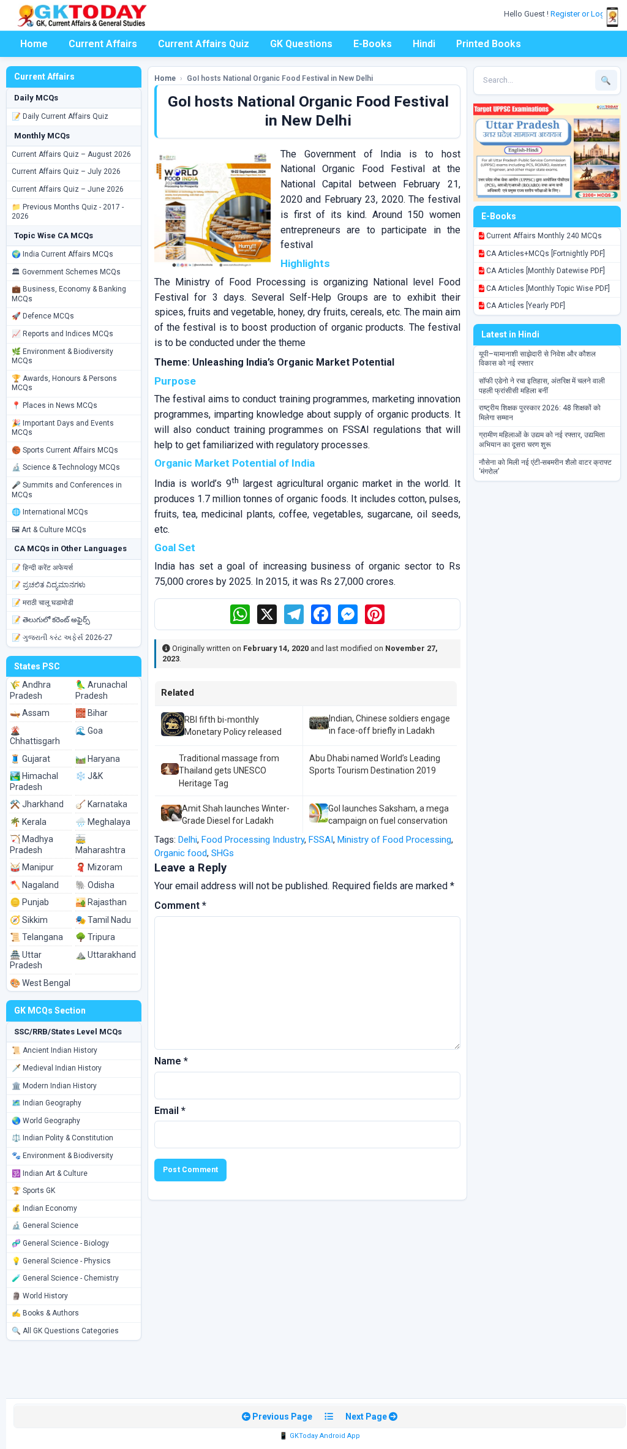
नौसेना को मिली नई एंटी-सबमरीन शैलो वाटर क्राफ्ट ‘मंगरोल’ (545, 467)
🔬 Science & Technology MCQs (66, 467)
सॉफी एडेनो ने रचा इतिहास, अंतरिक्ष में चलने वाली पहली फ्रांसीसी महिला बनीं (542, 386)
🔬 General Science (45, 1225)
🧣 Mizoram (98, 867)
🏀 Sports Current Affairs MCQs (65, 450)
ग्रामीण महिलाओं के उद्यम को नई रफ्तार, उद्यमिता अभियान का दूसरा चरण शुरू (542, 440)
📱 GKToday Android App (319, 1436)
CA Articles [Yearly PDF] (524, 305)
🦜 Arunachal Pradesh (101, 690)
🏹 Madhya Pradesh (31, 844)
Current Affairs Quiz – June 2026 (68, 189)
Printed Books (488, 44)
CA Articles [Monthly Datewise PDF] (544, 270)
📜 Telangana (36, 937)
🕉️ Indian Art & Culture (50, 1173)
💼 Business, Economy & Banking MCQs (69, 294)
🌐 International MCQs (50, 512)
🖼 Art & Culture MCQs (49, 529)
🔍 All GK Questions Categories (65, 1331)
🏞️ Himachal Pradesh (34, 781)
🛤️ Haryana (97, 759)
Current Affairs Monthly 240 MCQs (543, 235)
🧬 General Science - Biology (60, 1243)
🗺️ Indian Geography (46, 1103)
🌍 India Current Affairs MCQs (62, 254)
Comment (180, 905)
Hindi (424, 44)
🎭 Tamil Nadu (103, 920)
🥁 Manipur (32, 867)
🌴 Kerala (28, 822)
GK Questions (301, 44)
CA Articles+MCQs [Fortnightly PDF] (544, 253)
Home (34, 44)
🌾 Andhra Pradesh (30, 690)
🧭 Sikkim (29, 920)
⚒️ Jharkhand (37, 804)
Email (170, 1110)
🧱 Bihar (91, 713)
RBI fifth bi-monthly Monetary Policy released (233, 726)
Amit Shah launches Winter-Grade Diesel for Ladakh (236, 815)
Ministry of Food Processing (394, 839)
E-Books (372, 44)
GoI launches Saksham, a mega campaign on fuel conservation (388, 815)
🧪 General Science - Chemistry (65, 1278)
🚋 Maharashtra (100, 844)
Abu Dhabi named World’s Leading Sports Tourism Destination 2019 (374, 764)
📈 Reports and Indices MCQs (62, 333)
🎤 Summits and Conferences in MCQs (67, 490)
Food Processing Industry (252, 839)
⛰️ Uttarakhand (105, 955)
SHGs (222, 853)
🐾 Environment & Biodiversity (62, 1155)
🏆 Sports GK (33, 1190)
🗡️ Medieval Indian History (57, 1068)
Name (171, 1061)
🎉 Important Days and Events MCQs (63, 428)
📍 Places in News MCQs (54, 405)
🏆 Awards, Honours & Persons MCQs (64, 383)
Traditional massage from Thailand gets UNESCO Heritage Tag (229, 770)
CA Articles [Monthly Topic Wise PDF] (547, 288)
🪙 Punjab (29, 902)
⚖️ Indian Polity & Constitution (62, 1138)
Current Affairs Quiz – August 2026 (71, 154)
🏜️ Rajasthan (101, 902)
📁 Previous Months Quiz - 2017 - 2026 (68, 212)
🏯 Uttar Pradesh (26, 960)
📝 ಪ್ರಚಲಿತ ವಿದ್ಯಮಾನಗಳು (49, 585)
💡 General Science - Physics (61, 1261)
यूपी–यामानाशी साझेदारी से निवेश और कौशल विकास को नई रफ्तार (537, 359)
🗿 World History (40, 1296)
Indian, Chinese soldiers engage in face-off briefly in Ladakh (389, 724)
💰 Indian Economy (44, 1208)
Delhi (187, 839)
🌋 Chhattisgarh (35, 736)
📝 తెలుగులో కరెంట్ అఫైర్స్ (51, 619)
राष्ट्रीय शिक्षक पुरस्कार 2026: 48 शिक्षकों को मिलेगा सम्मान (540, 413)
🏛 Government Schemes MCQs (66, 272)
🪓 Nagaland (34, 885)
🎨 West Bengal (40, 983)
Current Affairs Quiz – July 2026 (66, 171)
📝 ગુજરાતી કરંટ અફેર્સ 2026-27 (62, 637)
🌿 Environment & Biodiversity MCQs (62, 356)
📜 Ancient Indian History (54, 1050)
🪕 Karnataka (101, 804)
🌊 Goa (89, 731)
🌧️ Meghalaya (102, 822)
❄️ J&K (89, 776)
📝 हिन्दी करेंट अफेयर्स (42, 567)
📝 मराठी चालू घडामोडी (42, 602)
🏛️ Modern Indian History (54, 1086)
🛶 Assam (30, 713)
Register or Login (581, 13)
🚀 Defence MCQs (43, 316)
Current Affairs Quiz (203, 44)
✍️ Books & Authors (45, 1313)
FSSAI (321, 839)
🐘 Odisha (95, 885)
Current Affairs (103, 44)
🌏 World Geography (46, 1120)
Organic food (180, 853)
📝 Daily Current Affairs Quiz (60, 116)
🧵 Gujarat (30, 759)
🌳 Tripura (95, 937)
